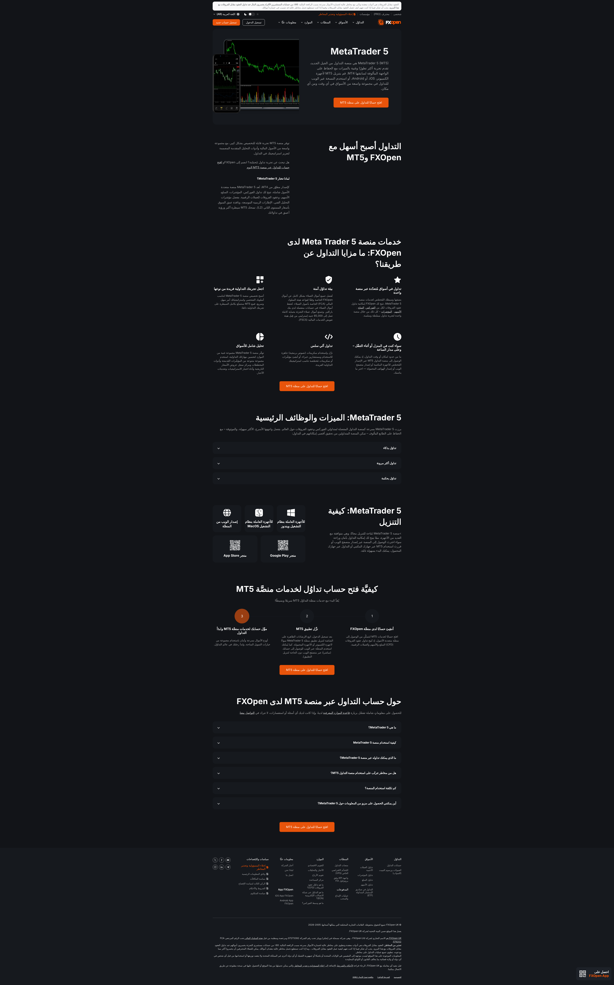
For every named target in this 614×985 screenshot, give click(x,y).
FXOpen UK (394, 938)
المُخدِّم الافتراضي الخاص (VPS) (340, 871)
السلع (361, 307)
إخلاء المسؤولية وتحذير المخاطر (336, 14)
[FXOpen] (389, 22)
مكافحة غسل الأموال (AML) (363, 977)
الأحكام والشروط (345, 965)
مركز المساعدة (316, 879)
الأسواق (343, 22)
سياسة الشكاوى (257, 893)
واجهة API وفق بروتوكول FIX (341, 879)
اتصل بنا (289, 875)
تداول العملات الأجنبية (366, 868)
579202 (397, 941)
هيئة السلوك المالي (253, 938)
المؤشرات (386, 311)
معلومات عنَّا (289, 22)
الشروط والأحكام (257, 888)
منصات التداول (341, 865)
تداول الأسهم (367, 884)
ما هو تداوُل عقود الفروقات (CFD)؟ (315, 886)
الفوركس (370, 307)
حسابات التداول (394, 865)
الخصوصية (397, 977)
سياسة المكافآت (257, 878)
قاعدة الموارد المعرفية (336, 713)
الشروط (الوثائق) (383, 977)
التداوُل (360, 22)
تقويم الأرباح (318, 875)
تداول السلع (367, 879)
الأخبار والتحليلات (316, 870)
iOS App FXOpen (284, 895)
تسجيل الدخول (253, 22)
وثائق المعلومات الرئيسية (253, 874)
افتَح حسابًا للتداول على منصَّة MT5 (361, 102)
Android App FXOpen (286, 902)
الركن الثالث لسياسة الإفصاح (252, 883)
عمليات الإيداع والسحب (341, 897)
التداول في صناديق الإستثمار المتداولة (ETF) (364, 892)
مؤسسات (365, 14)
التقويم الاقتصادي (316, 865)
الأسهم (397, 311)
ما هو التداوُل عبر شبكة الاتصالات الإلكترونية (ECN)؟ (313, 895)
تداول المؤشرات (365, 875)
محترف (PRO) (382, 14)
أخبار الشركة (287, 865)
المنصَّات (325, 22)
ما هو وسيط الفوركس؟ (313, 903)
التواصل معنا (247, 713)
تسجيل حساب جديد (226, 22)
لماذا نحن (289, 870)
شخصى (397, 14)
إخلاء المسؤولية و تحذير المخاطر (309, 965)
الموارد (308, 22)
